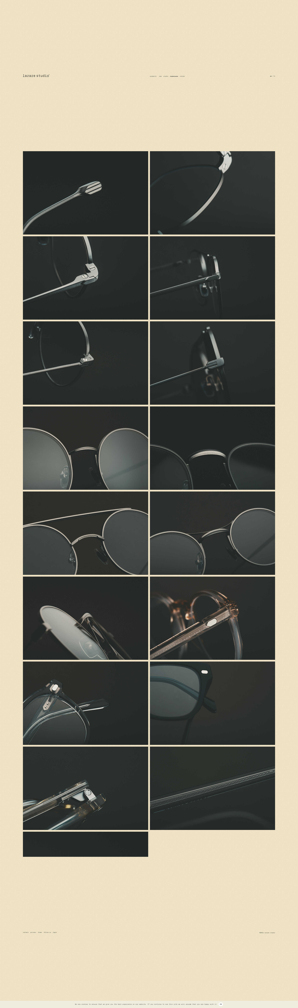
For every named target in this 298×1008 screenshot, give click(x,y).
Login (55, 932)
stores (182, 76)
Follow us (47, 932)
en (271, 76)
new (160, 76)
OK (221, 1004)
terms (40, 932)
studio (165, 76)
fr (274, 76)
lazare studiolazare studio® (36, 75)
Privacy (33, 932)
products (153, 76)
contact (26, 932)
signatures (174, 76)
